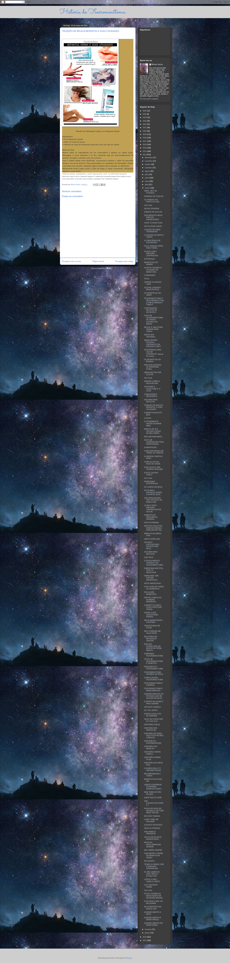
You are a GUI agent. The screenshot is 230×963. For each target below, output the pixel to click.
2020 (145, 131)
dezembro (149, 158)
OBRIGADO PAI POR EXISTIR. (152, 373)
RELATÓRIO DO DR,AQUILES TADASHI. (150, 639)
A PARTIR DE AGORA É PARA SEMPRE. (153, 703)
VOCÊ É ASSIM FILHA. (153, 223)
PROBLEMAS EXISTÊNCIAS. (151, 483)
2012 (145, 937)
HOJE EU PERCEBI (152, 828)
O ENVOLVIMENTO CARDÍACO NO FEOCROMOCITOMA (153, 563)
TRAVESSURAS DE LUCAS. (152, 627)
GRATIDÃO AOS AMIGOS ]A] (150, 729)
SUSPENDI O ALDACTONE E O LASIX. (152, 389)
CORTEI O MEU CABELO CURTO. (152, 880)
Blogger (129, 958)
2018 (145, 138)
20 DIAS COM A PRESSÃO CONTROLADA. (151, 253)
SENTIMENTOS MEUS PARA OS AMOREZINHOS (153, 217)
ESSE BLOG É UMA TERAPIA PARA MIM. (153, 468)
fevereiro (148, 929)
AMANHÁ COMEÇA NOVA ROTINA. (152, 382)
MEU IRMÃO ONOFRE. (153, 850)
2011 (145, 940)
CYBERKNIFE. (150, 275)
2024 (145, 117)
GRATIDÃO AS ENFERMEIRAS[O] (152, 742)
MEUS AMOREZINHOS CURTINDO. (153, 621)
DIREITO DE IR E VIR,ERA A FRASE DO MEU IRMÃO (152, 431)
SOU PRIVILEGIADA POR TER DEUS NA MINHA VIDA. (153, 500)
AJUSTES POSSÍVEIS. (153, 825)
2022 (145, 124)
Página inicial (98, 261)
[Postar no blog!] (96, 184)
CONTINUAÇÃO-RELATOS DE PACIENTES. (150, 310)
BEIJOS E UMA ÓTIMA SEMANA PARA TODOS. (153, 329)
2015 (145, 148)
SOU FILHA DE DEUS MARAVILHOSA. (152, 838)
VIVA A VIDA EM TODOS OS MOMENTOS (154, 588)
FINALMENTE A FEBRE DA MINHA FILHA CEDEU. (153, 855)
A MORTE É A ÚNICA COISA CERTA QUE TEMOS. (153, 607)
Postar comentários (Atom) (100, 268)
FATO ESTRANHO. (151, 523)
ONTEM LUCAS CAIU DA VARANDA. (152, 715)
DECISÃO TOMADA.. (152, 816)
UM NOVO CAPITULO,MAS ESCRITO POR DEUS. (151, 545)
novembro (149, 161)
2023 (145, 121)
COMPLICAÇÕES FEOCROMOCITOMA (153, 679)
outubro (148, 164)
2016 (145, 144)
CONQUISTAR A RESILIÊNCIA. (151, 395)
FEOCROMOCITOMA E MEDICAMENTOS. (153, 689)
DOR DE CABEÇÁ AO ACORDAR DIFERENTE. (152, 600)
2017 (145, 141)
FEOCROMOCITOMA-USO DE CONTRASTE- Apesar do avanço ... (153, 353)
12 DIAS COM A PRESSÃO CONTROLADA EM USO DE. (152, 508)
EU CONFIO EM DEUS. (153, 487)
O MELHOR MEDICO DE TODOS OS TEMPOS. (154, 452)
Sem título (148, 205)
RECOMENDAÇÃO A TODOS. (152, 775)
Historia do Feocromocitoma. (93, 12)
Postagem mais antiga (124, 261)
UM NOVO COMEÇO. (152, 707)
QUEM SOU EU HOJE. (153, 798)
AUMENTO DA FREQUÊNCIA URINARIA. (150, 517)
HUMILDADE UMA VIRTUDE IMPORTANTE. (151, 578)
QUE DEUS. (149, 557)
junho (147, 178)
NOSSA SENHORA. (152, 209)
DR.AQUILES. (149, 861)
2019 (145, 134)
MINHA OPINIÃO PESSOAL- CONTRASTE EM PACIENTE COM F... (153, 343)
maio (147, 181)
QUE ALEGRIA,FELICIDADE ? (153, 803)
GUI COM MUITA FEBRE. (150, 886)
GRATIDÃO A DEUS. (152, 725)
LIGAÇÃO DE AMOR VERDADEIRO (152, 231)
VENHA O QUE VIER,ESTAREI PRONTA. (151, 615)
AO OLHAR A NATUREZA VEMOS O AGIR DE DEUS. (153, 492)
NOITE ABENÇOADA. (152, 583)
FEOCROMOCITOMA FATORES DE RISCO (153, 673)
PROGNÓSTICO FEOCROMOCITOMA (153, 668)
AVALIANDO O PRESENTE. (150, 833)
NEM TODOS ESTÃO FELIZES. (152, 793)
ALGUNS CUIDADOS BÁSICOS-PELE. (152, 289)
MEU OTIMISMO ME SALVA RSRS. (152, 632)
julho (147, 174)
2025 (145, 114)
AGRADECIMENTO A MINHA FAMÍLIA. (152, 919)
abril (147, 185)
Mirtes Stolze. (157, 64)
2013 (145, 155)
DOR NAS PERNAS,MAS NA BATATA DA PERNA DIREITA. (153, 647)
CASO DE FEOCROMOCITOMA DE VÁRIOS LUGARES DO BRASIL (153, 320)
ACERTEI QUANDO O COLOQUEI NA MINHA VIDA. (153, 270)
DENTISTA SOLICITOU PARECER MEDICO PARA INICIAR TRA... (153, 528)
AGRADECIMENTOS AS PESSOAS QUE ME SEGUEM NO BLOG (153, 696)
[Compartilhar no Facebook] (101, 184)
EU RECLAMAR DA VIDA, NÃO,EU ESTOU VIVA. (151, 874)
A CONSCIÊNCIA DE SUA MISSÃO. (152, 242)
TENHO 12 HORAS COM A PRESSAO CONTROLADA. (154, 866)
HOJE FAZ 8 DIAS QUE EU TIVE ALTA (153, 720)
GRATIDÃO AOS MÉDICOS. (150, 747)
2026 (145, 111)
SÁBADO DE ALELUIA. (153, 212)
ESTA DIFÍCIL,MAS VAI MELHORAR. (153, 902)
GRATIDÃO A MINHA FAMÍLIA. (152, 753)
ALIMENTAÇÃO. (150, 447)
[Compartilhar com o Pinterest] (104, 184)
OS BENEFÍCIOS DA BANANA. (152, 361)
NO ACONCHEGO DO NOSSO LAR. (152, 908)
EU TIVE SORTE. (151, 710)
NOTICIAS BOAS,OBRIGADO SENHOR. (152, 844)
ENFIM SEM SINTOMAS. (150, 336)
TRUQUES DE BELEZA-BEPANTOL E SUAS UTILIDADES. (153, 407)
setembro (149, 168)
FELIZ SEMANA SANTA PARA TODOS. (153, 247)
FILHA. (147, 279)
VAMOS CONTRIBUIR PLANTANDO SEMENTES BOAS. (153, 787)
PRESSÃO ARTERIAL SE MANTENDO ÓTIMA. (153, 367)
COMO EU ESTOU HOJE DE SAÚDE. (152, 463)
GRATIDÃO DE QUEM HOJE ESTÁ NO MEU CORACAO (153, 736)
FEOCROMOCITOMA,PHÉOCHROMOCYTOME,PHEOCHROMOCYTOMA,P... (154, 301)
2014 (145, 151)
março (147, 188)
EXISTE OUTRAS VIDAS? (151, 474)
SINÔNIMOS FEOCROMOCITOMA (153, 655)
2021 (145, 128)
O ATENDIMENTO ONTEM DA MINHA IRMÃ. (152, 423)
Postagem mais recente (71, 261)
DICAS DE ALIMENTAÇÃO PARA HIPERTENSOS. (154, 442)
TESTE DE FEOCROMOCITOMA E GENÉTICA (153, 661)
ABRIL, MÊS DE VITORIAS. (150, 192)
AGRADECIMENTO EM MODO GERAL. (153, 924)
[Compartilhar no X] (99, 184)
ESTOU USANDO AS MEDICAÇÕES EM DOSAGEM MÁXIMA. (153, 896)
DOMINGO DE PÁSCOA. (154, 196)
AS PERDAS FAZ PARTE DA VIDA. (152, 201)
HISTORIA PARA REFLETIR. (150, 401)
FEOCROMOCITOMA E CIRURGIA (153, 684)
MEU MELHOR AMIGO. (153, 437)
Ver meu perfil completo (149, 99)
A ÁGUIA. (148, 418)
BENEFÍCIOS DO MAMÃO (151, 263)
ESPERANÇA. (149, 259)
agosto (148, 171)
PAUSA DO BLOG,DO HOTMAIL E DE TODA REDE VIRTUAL (154, 811)
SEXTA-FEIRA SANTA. (153, 226)
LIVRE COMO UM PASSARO (151, 820)
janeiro (147, 933)
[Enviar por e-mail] (94, 184)
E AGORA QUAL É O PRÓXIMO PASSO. (152, 769)
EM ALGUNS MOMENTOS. (150, 593)
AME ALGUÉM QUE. (152, 539)
